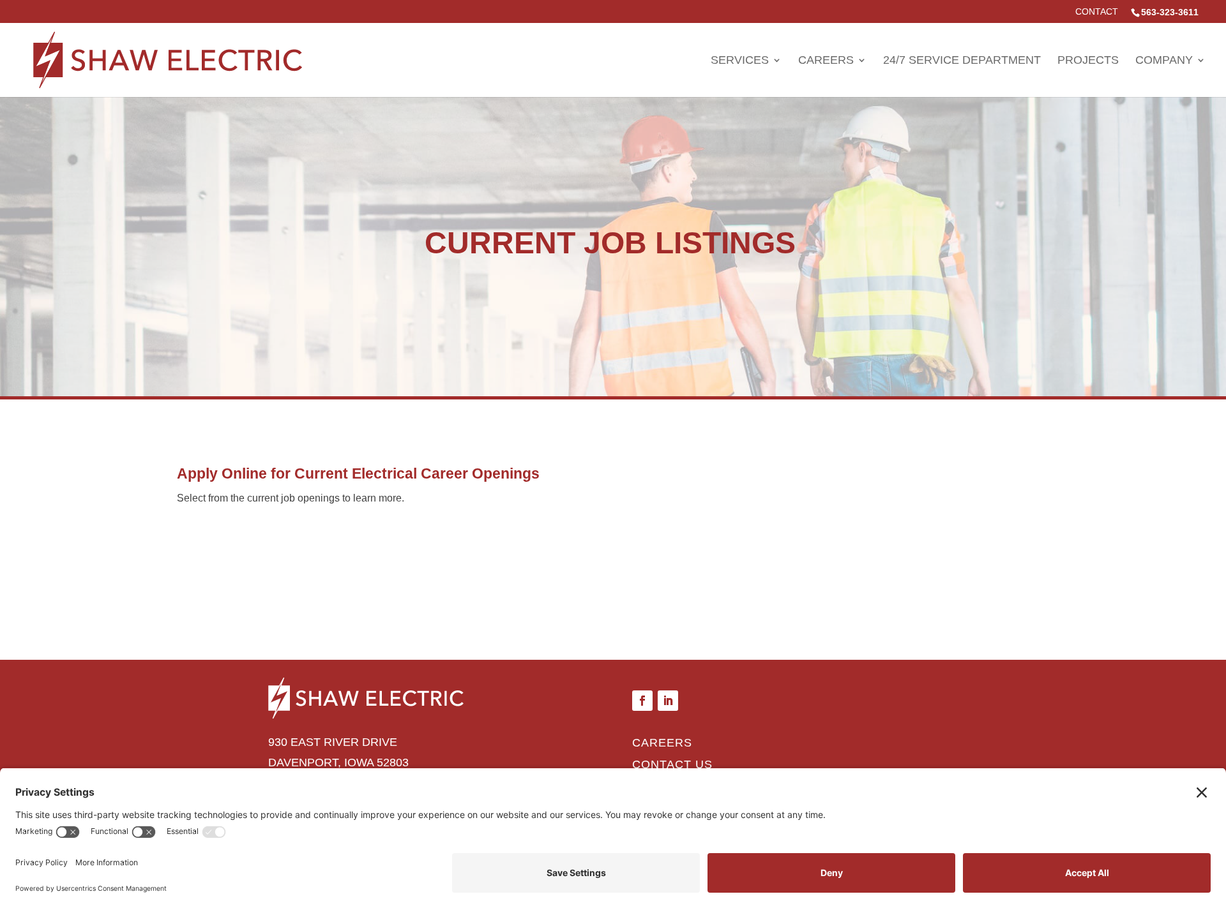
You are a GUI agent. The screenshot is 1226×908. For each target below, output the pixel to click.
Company (1164, 61)
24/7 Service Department (962, 61)
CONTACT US (672, 764)
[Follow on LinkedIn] (668, 700)
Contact (1096, 12)
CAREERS (662, 742)
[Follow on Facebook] (642, 700)
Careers (826, 61)
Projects (1088, 61)
